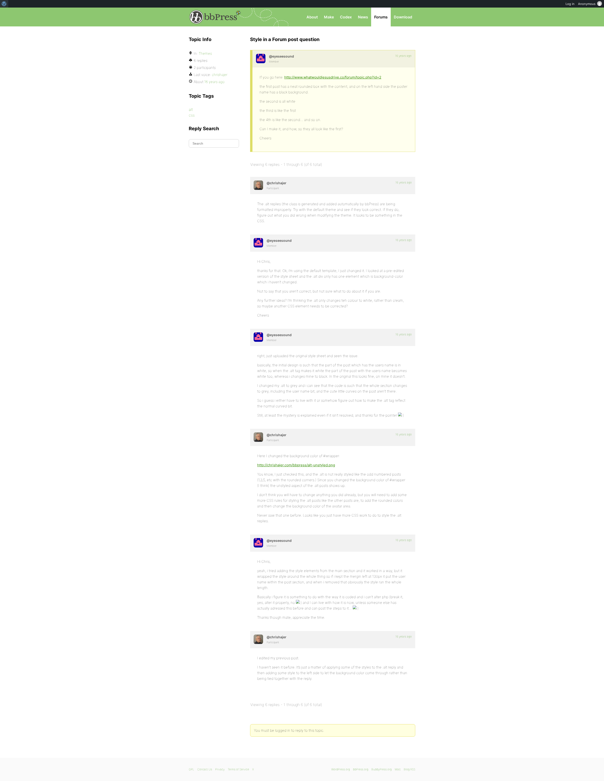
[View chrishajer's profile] (258, 185)
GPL (191, 769)
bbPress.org (213, 17)
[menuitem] (4, 4)
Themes (205, 53)
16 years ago (403, 56)
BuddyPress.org (381, 769)
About (312, 17)
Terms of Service (238, 769)
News (363, 17)
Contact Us (204, 769)
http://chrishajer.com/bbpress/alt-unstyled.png (296, 465)
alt (191, 109)
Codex (346, 17)
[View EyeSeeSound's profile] (260, 58)
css (192, 115)
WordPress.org (340, 769)
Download (403, 17)
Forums (381, 17)
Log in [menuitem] (570, 4)
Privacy (220, 769)
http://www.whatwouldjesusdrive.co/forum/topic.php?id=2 (332, 77)
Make (329, 17)
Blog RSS (409, 769)
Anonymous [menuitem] (587, 4)
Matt (398, 769)
